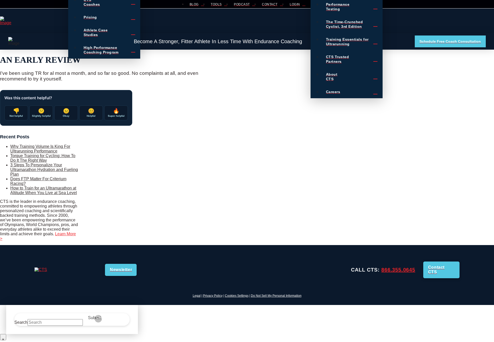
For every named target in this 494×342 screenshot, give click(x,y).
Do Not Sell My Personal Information (276, 296)
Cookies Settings (237, 296)
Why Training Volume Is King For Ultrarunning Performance (40, 148)
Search (21, 322)
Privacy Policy (213, 296)
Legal (197, 296)
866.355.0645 (398, 270)
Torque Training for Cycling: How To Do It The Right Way (42, 158)
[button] (387, 20)
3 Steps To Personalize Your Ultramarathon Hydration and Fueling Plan (44, 169)
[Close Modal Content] (3, 337)
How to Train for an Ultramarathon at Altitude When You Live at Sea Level (43, 190)
